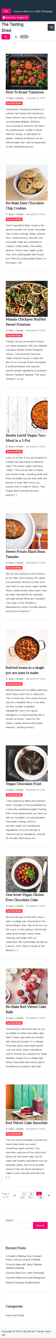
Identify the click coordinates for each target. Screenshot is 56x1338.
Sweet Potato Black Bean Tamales (25, 554)
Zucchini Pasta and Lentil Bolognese (33, 11)
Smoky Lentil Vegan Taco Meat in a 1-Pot (25, 438)
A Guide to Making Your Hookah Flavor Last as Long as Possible (23, 1258)
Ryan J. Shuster (16, 98)
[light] (20, 36)
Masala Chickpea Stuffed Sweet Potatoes (26, 322)
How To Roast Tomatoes (25, 92)
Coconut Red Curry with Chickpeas (25, 1272)
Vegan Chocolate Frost (23, 784)
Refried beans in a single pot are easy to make (25, 670)
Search (10, 1220)
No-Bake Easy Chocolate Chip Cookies (25, 205)
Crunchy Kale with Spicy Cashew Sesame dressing (24, 1266)
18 (41, 1197)
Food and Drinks (14, 103)
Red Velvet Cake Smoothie (27, 1123)
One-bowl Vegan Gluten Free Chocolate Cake (25, 897)
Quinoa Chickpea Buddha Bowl (22, 1282)
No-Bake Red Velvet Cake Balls (26, 1009)
